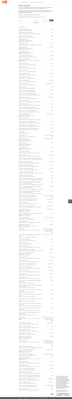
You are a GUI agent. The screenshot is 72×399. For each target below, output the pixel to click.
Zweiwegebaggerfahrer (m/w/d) (24, 388)
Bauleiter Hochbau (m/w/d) (23, 70)
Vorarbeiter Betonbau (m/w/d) (24, 365)
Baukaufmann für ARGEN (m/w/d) (24, 59)
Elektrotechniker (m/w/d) (23, 138)
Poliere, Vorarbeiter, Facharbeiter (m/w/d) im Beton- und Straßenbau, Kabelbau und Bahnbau (30, 286)
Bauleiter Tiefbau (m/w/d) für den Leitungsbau (26, 90)
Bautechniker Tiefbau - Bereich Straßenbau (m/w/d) (27, 125)
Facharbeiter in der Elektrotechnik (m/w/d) (26, 165)
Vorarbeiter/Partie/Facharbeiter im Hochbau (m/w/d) (27, 378)
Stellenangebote (17, 2)
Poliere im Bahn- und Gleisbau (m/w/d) (25, 267)
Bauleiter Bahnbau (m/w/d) (23, 63)
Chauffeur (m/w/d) (22, 131)
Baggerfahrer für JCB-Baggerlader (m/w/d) (26, 32)
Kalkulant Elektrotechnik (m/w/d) (24, 209)
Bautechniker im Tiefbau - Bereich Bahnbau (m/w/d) (27, 107)
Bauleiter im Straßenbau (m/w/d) (24, 80)
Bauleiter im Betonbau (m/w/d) (24, 73)
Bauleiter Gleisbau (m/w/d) (23, 66)
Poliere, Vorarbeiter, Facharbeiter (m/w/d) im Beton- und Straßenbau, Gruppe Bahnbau (30, 281)
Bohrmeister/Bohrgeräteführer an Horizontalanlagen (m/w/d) (29, 128)
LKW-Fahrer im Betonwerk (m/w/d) (25, 239)
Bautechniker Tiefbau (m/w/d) (24, 118)
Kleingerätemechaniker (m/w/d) (24, 224)
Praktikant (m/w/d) (22, 317)
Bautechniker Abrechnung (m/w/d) (24, 97)
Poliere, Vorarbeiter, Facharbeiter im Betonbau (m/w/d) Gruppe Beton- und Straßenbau (30, 290)
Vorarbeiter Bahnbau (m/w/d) (24, 361)
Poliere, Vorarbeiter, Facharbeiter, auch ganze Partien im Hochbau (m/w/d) (30, 295)
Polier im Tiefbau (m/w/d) (23, 260)
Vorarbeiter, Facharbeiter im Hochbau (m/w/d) (26, 368)
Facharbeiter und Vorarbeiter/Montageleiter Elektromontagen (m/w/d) (30, 178)
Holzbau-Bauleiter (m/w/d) (23, 202)
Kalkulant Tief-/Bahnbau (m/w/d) (24, 217)
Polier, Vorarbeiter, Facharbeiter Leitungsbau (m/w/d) (28, 263)
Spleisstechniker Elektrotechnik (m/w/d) (25, 346)
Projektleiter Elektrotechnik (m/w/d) (25, 322)
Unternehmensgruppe (24, 2)
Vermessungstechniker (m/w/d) (24, 357)
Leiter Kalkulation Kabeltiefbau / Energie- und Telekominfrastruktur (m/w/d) (30, 235)
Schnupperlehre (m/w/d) (23, 340)
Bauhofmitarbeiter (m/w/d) (23, 39)
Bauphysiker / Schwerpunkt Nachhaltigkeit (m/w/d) (27, 93)
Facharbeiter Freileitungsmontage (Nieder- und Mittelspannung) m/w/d (30, 158)
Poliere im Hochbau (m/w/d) (23, 273)
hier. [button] (66, 391)
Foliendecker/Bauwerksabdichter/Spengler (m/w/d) (27, 195)
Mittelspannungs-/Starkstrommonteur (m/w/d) (26, 249)
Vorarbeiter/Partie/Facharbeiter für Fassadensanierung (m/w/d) (29, 375)
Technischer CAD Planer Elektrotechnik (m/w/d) (27, 349)
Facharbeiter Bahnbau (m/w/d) (24, 151)
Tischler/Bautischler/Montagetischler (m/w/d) (26, 354)
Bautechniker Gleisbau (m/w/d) (24, 100)
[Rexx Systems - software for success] (52, 394)
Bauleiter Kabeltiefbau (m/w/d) (24, 83)
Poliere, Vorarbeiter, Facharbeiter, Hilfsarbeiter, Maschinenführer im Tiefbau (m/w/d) (30, 304)
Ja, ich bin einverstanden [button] (63, 393)
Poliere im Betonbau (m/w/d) (23, 270)
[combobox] (45, 20)
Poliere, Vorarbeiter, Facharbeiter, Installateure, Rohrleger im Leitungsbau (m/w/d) (29, 313)
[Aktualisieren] (50, 20)
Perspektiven (32, 2)
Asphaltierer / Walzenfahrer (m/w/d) (25, 29)
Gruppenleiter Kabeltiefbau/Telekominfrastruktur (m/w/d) (28, 199)
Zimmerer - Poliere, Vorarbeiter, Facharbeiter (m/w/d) (28, 385)
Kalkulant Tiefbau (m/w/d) (23, 221)
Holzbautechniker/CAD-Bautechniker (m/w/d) (26, 205)
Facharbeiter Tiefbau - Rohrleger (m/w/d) (26, 175)
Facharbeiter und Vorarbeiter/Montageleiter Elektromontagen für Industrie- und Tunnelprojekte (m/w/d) (29, 183)
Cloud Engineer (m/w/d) (23, 135)
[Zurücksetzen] (52, 20)
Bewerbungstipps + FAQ (39, 2)
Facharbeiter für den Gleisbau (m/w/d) (25, 161)
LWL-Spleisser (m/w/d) (23, 242)
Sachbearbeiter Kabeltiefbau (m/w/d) (25, 336)
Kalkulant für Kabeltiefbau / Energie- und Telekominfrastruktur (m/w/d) (30, 213)
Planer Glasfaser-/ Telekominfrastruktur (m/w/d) (27, 252)
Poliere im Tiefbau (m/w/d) (23, 277)
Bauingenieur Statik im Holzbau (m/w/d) (25, 55)
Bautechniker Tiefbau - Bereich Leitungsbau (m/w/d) (27, 121)
